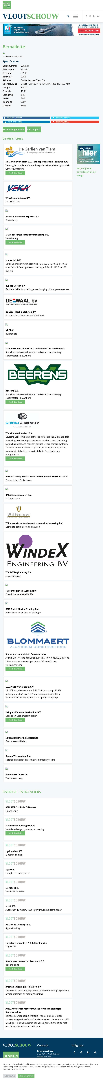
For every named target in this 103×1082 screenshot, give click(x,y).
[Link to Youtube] (95, 1052)
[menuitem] (66, 16)
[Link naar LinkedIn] (94, 16)
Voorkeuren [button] (10, 1076)
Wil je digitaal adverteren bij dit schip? (86, 172)
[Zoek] (66, 16)
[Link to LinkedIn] (88, 1052)
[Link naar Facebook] (86, 16)
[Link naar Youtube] (98, 16)
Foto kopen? (33, 129)
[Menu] (74, 16)
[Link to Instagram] (81, 1052)
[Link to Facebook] (74, 1052)
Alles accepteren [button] (26, 1076)
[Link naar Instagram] (90, 16)
